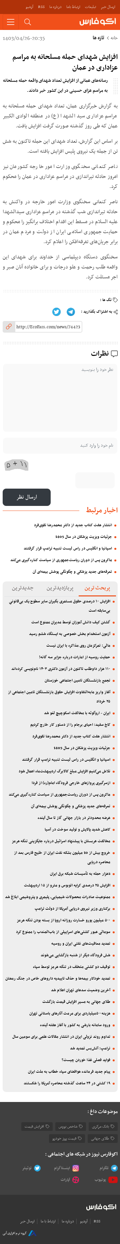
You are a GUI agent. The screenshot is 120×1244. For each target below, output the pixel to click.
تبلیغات (90, 7)
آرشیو (29, 7)
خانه (114, 38)
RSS (41, 7)
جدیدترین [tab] (22, 588)
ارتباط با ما (48, 1221)
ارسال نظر (26, 497)
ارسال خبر (108, 7)
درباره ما (55, 7)
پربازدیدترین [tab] (60, 588)
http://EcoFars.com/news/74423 (48, 327)
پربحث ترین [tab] (97, 588)
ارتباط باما (73, 7)
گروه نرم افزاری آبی (15, 1233)
